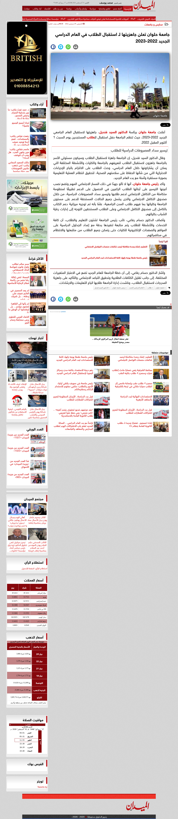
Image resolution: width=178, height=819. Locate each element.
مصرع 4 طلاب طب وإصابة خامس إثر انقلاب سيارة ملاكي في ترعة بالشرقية (133, 384)
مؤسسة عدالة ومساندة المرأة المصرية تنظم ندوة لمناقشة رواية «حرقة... (56, 19)
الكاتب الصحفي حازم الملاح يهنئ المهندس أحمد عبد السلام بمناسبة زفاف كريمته (37, 546)
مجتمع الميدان (33, 498)
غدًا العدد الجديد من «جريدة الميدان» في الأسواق (19, 464)
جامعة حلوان (147, 131)
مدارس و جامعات (153, 24)
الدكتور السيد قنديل (113, 131)
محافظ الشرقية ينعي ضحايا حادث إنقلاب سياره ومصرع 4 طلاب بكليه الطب (132, 371)
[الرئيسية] (128, 8)
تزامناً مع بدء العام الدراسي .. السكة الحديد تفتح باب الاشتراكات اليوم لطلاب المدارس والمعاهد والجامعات (73, 425)
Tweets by (42, 787)
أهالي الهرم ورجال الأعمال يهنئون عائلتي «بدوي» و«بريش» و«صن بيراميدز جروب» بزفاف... (17, 522)
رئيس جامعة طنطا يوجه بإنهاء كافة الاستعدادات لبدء (123, 257)
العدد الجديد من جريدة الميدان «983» (18, 475)
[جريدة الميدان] (27, 59)
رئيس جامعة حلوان (146, 183)
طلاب (91, 137)
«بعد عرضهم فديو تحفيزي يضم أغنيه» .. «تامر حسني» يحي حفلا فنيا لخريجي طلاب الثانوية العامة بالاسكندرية (73, 412)
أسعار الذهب (34, 636)
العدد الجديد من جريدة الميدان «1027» (18, 436)
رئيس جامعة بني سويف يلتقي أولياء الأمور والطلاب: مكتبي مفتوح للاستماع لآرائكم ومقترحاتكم (74, 386)
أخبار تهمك (36, 337)
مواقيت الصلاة (33, 719)
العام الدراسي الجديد (90, 257)
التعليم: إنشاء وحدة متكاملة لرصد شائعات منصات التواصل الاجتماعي (116, 246)
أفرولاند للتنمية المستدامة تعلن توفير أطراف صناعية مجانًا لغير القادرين (126, 19)
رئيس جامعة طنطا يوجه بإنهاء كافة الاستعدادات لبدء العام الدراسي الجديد (74, 358)
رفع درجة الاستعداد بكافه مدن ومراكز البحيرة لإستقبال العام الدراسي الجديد (75, 371)
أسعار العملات (33, 579)
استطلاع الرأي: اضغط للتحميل (34, 568)
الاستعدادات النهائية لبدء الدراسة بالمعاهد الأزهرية (136, 398)
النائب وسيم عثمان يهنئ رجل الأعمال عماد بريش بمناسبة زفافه (37, 519)
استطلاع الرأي (33, 561)
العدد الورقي (35, 428)
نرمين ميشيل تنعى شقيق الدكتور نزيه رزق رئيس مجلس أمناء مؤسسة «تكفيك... (17, 546)
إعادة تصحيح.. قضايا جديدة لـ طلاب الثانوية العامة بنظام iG (134, 424)
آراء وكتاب (36, 103)
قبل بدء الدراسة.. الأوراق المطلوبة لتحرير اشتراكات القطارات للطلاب (73, 398)
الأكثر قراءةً (36, 258)
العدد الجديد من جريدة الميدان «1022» (18, 449)
